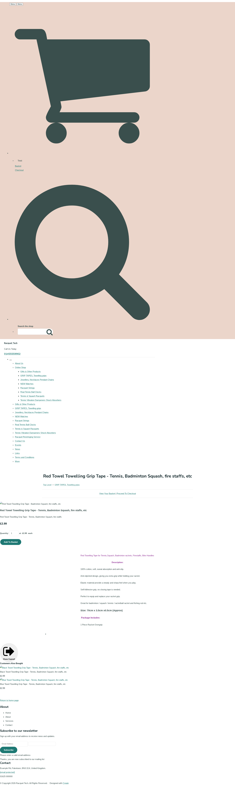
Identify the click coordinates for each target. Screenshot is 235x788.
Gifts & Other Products (30, 371)
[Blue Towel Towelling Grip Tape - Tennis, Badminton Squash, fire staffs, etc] (34, 680)
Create (66, 783)
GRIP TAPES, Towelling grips (33, 375)
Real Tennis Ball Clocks (30, 392)
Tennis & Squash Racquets (32, 396)
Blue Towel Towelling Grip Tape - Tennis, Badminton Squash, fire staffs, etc (33, 684)
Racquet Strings (27, 388)
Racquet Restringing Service (27, 437)
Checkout (19, 170)
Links (17, 453)
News (17, 449)
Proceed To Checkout (126, 493)
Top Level (47, 485)
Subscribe (8, 750)
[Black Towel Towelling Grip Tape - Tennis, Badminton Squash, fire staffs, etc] (34, 668)
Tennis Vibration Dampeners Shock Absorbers (40, 400)
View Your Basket (107, 493)
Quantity (4, 533)
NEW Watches (26, 384)
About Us (19, 363)
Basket (18, 166)
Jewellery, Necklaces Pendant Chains (37, 380)
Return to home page (9, 700)
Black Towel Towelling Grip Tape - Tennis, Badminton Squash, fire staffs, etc (33, 672)
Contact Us (20, 441)
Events (18, 445)
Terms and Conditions (24, 457)
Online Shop (20, 367)
